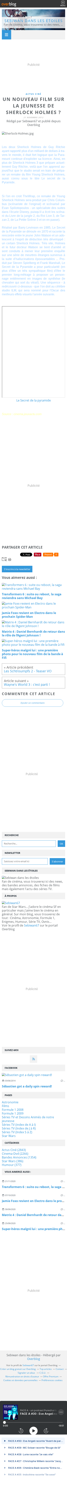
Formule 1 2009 (12, 1113)
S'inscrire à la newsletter (17, 569)
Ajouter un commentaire (32, 703)
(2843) (14, 1150)
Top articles (46, 1369)
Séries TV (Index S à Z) (17, 1132)
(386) (12, 1161)
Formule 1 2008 (12, 1110)
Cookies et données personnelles (20, 1380)
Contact (60, 1369)
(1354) (19, 1157)
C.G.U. (42, 1372)
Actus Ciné (33, 94)
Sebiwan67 (31, 925)
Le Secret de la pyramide (33, 400)
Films (5, 1106)
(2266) (15, 1154)
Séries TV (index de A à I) (19, 1125)
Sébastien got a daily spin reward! (27, 1086)
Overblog (33, 1359)
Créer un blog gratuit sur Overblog (18, 1369)
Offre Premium (50, 1376)
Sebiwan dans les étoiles (33, 20)
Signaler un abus (27, 1372)
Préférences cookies (52, 1380)
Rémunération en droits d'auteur (22, 1376)
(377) (11, 1165)
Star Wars (9, 1136)
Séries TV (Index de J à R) (19, 1128)
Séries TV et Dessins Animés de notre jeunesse (28, 1119)
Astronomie (10, 1102)
